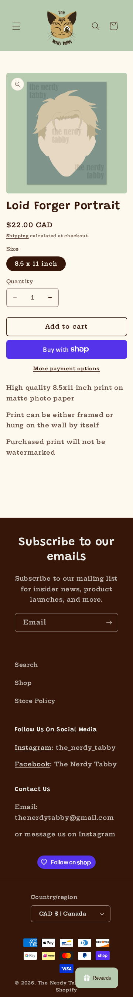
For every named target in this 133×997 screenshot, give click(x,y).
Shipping (17, 235)
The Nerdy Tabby (61, 983)
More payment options (66, 368)
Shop (23, 682)
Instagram (33, 747)
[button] (16, 26)
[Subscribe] (109, 622)
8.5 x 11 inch (36, 263)
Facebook (32, 764)
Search (26, 664)
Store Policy (35, 700)
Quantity (19, 281)
